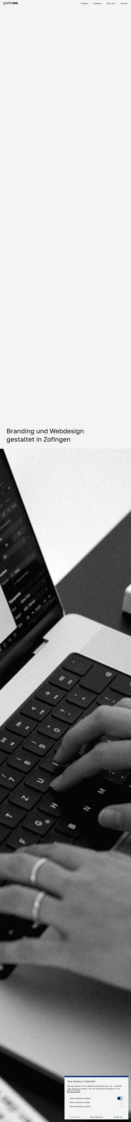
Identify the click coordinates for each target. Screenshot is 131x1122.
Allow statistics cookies (80, 1102)
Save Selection (96, 1117)
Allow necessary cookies (80, 1098)
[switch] (120, 1098)
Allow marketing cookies (80, 1106)
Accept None (75, 1117)
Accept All (117, 1117)
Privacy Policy (74, 1091)
